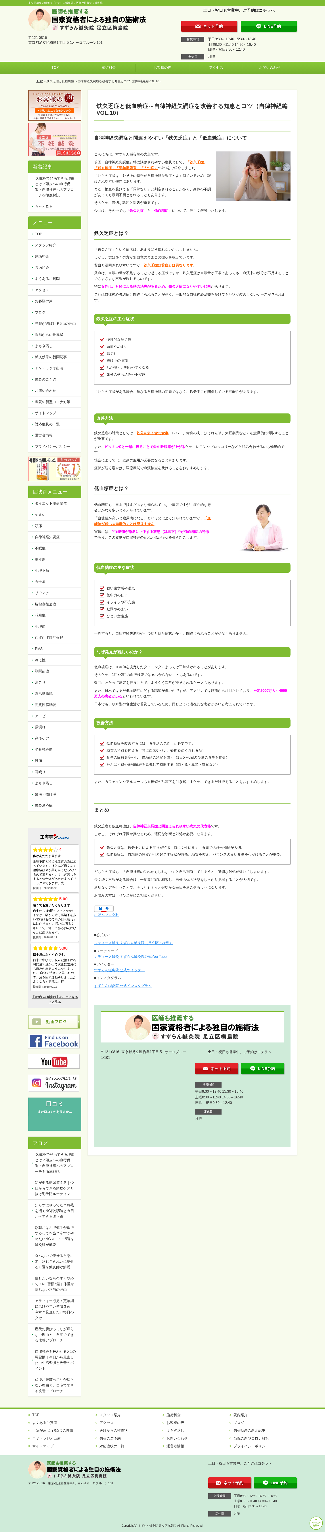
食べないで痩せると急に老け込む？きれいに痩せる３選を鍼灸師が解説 (54, 1261)
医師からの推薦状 (49, 335)
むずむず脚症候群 (49, 637)
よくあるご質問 (47, 279)
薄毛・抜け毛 (45, 794)
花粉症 (40, 615)
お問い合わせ (269, 67)
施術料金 (109, 67)
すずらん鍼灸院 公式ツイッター (119, 970)
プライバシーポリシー (52, 446)
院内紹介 (42, 268)
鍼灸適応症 (44, 805)
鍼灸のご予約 (45, 379)
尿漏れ (40, 727)
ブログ (40, 312)
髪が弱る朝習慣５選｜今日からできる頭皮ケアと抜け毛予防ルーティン (54, 1188)
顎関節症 (42, 671)
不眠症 (40, 548)
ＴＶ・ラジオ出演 (49, 368)
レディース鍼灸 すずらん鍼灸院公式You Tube (130, 956)
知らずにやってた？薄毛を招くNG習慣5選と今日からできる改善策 (54, 1210)
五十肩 (40, 581)
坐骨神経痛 (44, 749)
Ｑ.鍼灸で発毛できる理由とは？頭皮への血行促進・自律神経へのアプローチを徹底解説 (55, 186)
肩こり (40, 682)
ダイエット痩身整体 (51, 503)
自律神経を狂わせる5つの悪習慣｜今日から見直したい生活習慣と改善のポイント (55, 1360)
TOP (55, 67)
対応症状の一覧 (47, 424)
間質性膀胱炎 (45, 705)
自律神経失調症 (47, 537)
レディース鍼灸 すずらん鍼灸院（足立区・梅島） (133, 943)
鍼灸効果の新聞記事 (51, 357)
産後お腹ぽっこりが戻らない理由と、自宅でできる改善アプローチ (54, 1334)
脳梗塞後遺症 (45, 604)
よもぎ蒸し (44, 346)
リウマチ (42, 593)
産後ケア (42, 738)
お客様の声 (162, 67)
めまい (40, 514)
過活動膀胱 (44, 693)
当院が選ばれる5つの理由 (55, 323)
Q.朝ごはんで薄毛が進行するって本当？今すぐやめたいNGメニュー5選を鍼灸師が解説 (54, 1236)
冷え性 (40, 660)
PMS (39, 649)
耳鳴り (40, 772)
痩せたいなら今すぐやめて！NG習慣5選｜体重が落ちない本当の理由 (54, 1283)
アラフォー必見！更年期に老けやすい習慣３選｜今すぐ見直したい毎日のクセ (54, 1309)
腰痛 (38, 761)
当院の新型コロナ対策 (52, 402)
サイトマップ (45, 413)
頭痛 (38, 526)
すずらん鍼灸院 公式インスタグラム (123, 986)
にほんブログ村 (106, 915)
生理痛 (40, 626)
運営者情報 (44, 435)
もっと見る (44, 206)
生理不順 (42, 570)
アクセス (216, 67)
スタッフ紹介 (45, 245)
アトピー (42, 716)
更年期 (40, 559)
